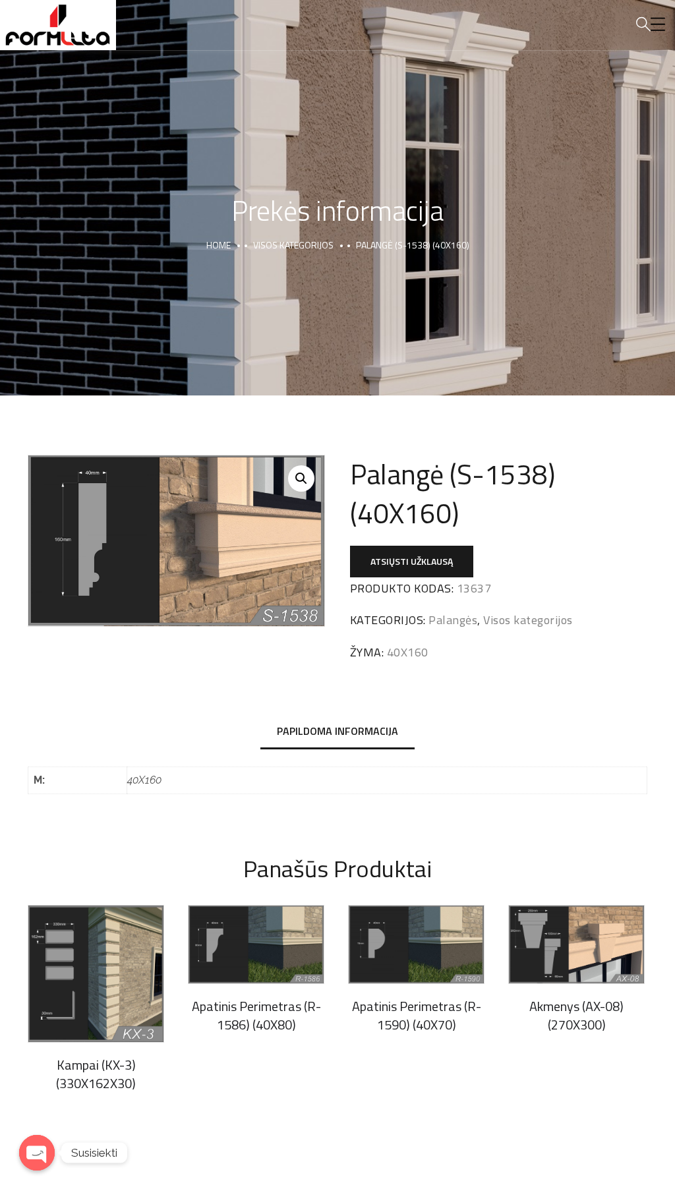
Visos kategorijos (293, 245)
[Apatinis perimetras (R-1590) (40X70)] (416, 944)
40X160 (407, 652)
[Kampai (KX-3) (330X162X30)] (96, 974)
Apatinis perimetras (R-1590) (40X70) (416, 1015)
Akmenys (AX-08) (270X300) (576, 1015)
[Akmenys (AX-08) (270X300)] (576, 944)
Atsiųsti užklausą (411, 561)
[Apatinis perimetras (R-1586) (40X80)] (256, 944)
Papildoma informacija (337, 731)
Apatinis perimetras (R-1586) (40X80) (256, 1015)
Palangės (452, 620)
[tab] (337, 731)
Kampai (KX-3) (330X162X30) (96, 1074)
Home (218, 245)
